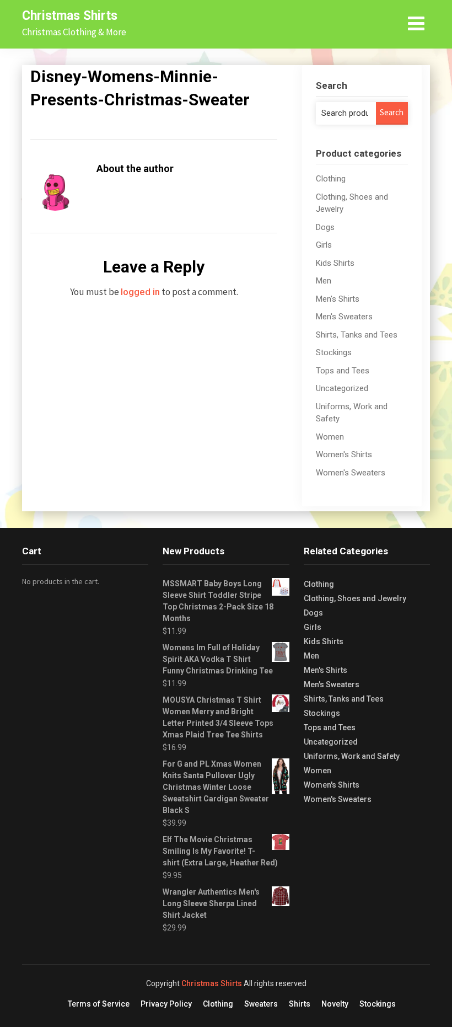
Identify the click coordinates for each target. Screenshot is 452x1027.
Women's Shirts (344, 454)
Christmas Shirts (69, 15)
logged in (140, 291)
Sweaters (261, 1004)
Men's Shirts (337, 299)
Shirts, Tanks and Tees (356, 335)
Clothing (331, 179)
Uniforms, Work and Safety (352, 756)
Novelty (334, 1004)
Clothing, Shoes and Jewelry (355, 598)
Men (323, 281)
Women (330, 437)
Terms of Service (99, 1004)
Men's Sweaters (344, 317)
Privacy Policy (166, 1004)
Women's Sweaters (350, 473)
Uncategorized (342, 388)
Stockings (334, 352)
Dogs (325, 227)
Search (391, 112)
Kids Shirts (335, 263)
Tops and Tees (342, 371)
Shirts (299, 1004)
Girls (324, 245)
